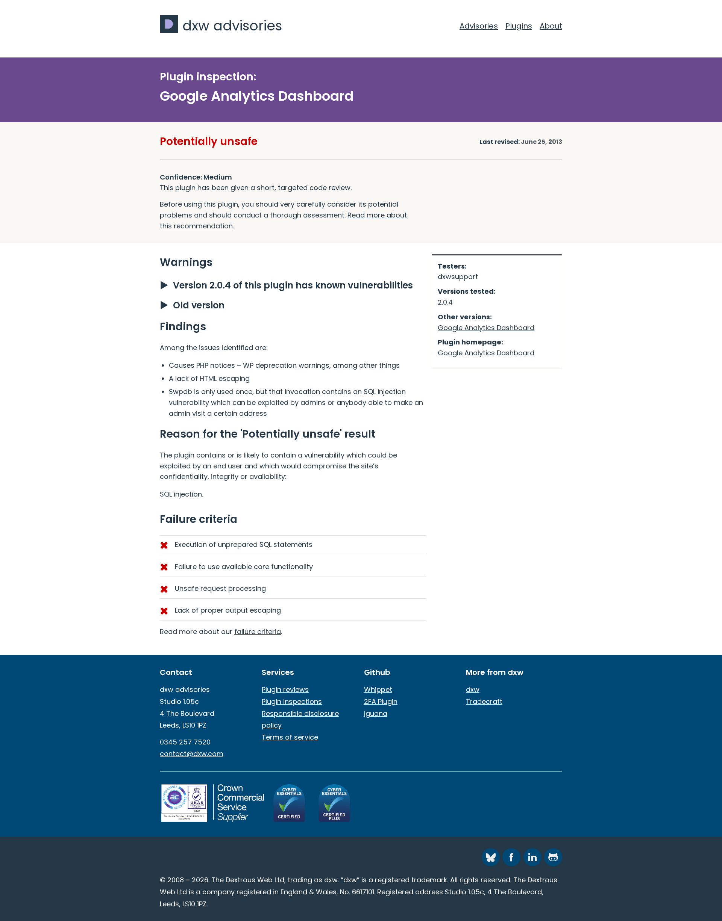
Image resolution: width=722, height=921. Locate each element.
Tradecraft (484, 701)
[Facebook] (511, 857)
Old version (198, 305)
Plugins (518, 26)
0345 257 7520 (185, 742)
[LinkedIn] (532, 857)
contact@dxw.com (191, 753)
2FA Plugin (380, 701)
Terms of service (290, 737)
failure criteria (257, 631)
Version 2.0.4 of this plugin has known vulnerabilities (293, 285)
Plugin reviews (285, 689)
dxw (472, 689)
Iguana (375, 713)
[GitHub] (553, 857)
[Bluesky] (491, 857)
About (551, 26)
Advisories (479, 26)
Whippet (378, 689)
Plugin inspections (292, 701)
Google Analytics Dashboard (486, 327)
